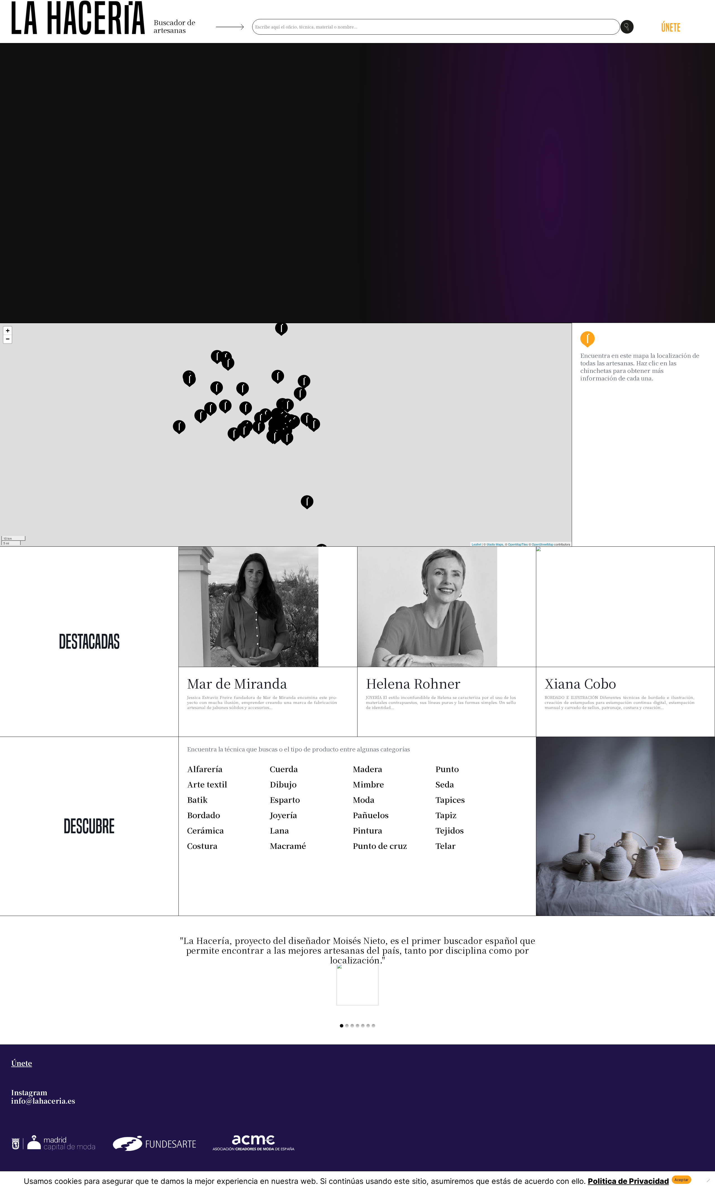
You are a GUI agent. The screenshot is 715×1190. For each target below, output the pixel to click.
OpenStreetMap (542, 544)
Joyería (283, 814)
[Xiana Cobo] (606, 609)
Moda (364, 799)
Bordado (203, 814)
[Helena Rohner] (427, 609)
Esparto (285, 799)
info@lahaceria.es (43, 1101)
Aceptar (682, 1179)
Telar (445, 845)
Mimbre (368, 784)
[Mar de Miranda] (248, 609)
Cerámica (205, 830)
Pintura (367, 830)
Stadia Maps (495, 544)
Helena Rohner (413, 683)
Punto (447, 768)
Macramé (288, 845)
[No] (708, 1180)
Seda (444, 784)
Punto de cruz (380, 845)
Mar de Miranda (237, 683)
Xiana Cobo (580, 683)
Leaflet (476, 544)
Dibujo (283, 784)
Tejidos (449, 830)
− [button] (7, 338)
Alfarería (205, 768)
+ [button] (7, 330)
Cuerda (284, 768)
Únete (21, 1063)
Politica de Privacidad (628, 1181)
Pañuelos (371, 814)
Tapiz (445, 814)
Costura (202, 845)
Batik (197, 799)
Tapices (450, 799)
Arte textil (207, 784)
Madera (367, 768)
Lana (279, 830)
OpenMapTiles (518, 544)
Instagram (29, 1092)
